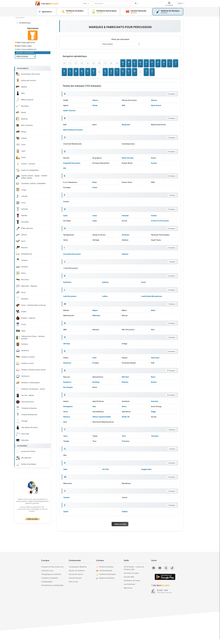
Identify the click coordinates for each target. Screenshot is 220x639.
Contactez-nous (47, 570)
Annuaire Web (129, 577)
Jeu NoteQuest (129, 584)
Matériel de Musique (106, 578)
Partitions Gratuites (106, 567)
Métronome (128, 588)
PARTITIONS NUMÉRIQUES (26, 49)
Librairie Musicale (105, 570)
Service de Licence (76, 574)
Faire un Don (73, 582)
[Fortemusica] (153, 591)
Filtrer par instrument (120, 39)
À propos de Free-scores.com (52, 567)
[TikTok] (172, 568)
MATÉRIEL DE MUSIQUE (25, 53)
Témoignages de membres (51, 574)
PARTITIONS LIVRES (24, 46)
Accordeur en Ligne (131, 573)
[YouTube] (159, 568)
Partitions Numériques (107, 574)
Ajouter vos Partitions (77, 570)
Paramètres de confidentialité (52, 585)
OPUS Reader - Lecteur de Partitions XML (134, 568)
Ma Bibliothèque (25, 23)
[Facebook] (153, 568)
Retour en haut (120, 524)
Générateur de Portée (132, 580)
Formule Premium (75, 578)
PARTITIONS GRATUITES (25, 42)
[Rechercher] (136, 3)
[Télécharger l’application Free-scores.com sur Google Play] (165, 577)
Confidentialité (46, 582)
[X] (166, 568)
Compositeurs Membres (78, 567)
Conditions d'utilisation (49, 578)
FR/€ (180, 3)
